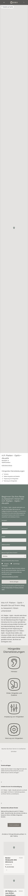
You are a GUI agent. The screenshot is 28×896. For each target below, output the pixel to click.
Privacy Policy (9, 587)
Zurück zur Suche (8, 7)
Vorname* (4, 520)
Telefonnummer (6, 544)
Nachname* (5, 528)
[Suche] (24, 2)
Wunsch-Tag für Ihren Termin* (9, 552)
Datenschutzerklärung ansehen (10, 576)
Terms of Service (19, 587)
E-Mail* (3, 536)
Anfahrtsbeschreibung (7, 465)
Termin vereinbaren (14, 825)
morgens (6, 563)
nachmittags (16, 563)
